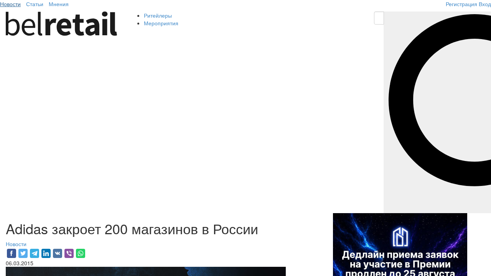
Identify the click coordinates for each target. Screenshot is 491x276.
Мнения (59, 4)
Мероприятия (161, 23)
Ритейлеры (158, 15)
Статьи (34, 4)
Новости (10, 4)
